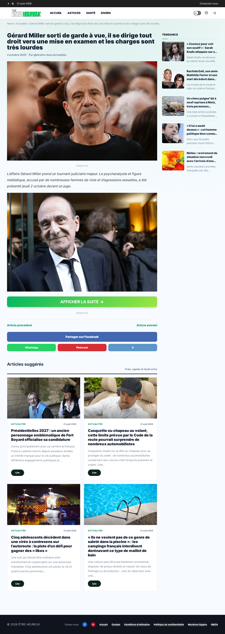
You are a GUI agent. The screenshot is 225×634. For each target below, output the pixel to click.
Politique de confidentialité (169, 624)
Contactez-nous (209, 3)
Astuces (74, 13)
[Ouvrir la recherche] (214, 13)
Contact (116, 624)
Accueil (56, 13)
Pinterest (82, 347)
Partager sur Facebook (82, 337)
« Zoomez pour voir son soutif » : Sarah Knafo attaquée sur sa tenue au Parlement (201, 48)
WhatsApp (31, 347)
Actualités (21, 23)
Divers (106, 13)
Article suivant (147, 325)
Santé (90, 13)
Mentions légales (197, 624)
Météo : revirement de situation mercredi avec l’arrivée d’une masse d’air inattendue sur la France (202, 157)
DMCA (214, 624)
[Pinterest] (12, 3)
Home (10, 23)
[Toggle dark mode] (197, 13)
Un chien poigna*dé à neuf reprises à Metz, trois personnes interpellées (201, 102)
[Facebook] (8, 3)
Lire (17, 472)
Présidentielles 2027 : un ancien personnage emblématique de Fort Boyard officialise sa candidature (42, 435)
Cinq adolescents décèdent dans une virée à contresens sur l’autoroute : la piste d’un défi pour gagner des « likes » (41, 544)
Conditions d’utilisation (137, 624)
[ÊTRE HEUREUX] (206, 13)
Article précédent (19, 325)
